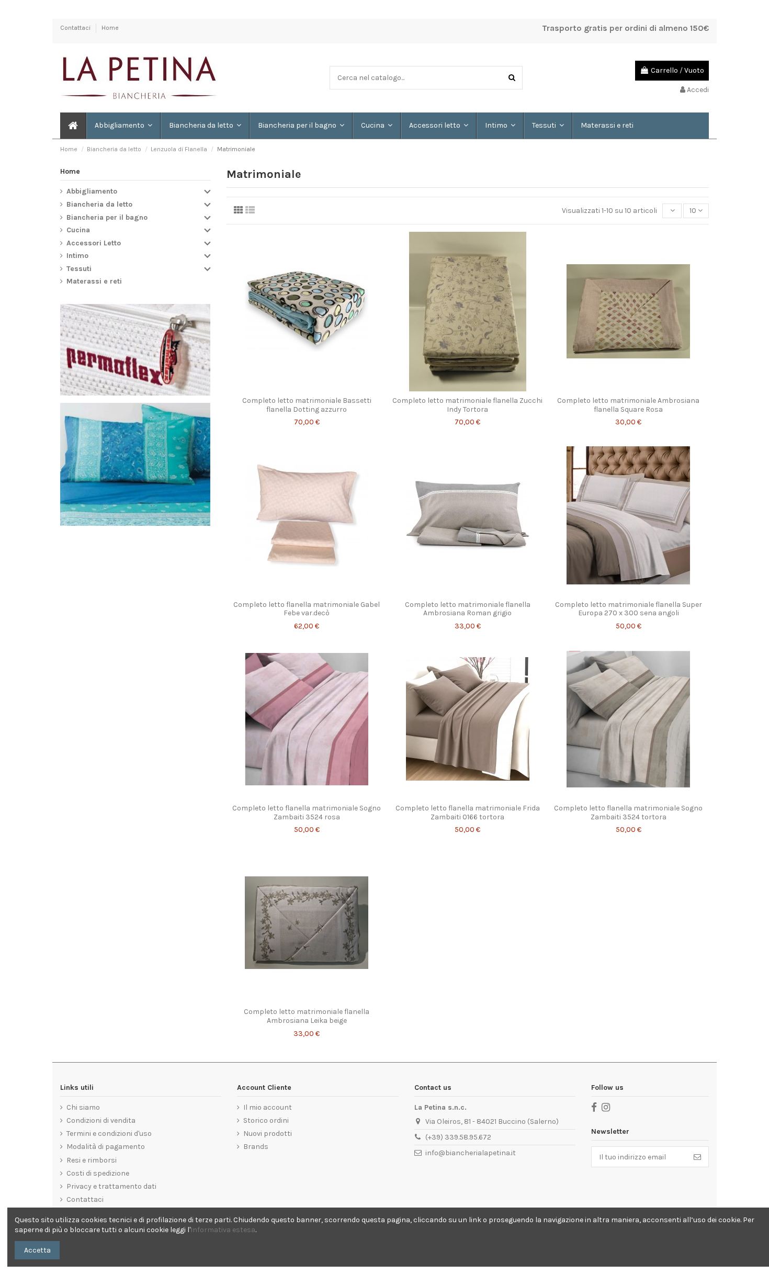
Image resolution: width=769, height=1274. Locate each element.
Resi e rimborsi (91, 1160)
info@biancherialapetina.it (470, 1152)
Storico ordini (266, 1120)
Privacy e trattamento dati (111, 1186)
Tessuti (79, 268)
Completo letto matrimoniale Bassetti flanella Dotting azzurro (306, 405)
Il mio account (267, 1107)
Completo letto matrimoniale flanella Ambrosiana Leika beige (306, 1016)
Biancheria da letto (99, 204)
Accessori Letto (93, 243)
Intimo (77, 255)
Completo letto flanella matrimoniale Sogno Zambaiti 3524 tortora (628, 812)
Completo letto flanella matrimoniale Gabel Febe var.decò (306, 609)
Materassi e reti (94, 281)
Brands (255, 1146)
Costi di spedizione (97, 1173)
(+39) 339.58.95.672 (458, 1137)
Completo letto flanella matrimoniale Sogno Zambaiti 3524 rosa (306, 812)
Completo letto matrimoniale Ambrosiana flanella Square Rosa (628, 405)
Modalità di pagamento (105, 1146)
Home (110, 27)
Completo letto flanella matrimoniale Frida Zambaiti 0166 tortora (467, 812)
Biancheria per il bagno (107, 217)
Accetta (37, 1250)
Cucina (78, 230)
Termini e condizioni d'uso (109, 1133)
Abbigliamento (91, 191)
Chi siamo (83, 1107)
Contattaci (76, 27)
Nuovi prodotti (267, 1133)
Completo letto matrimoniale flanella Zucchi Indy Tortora (467, 405)
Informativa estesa (222, 1229)
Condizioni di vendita (100, 1120)
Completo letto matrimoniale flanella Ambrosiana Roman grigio (467, 609)
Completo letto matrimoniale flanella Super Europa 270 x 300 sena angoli (628, 609)
